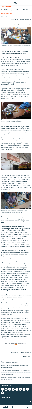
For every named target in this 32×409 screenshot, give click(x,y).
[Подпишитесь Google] (2, 389)
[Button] (14, 20)
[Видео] (19, 407)
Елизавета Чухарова (6, 13)
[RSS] (24, 389)
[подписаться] (2, 392)
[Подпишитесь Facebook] (6, 389)
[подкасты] (12, 407)
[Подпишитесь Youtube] (13, 389)
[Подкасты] (27, 389)
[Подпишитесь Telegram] (16, 389)
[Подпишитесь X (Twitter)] (9, 389)
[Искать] (27, 407)
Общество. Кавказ (7, 6)
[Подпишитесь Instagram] (20, 389)
